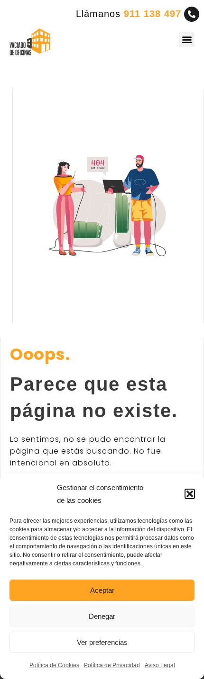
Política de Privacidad (112, 665)
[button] (190, 494)
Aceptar (102, 590)
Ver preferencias (102, 642)
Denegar (102, 616)
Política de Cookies (54, 665)
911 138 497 (152, 14)
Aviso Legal (160, 665)
